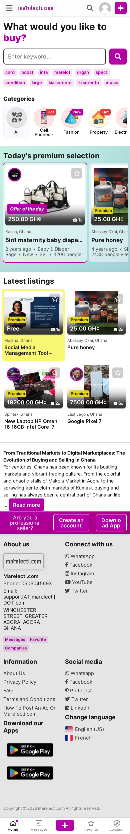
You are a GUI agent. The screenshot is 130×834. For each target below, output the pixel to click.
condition (15, 82)
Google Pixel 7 (84, 421)
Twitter (79, 591)
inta (44, 72)
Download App (111, 523)
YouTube (82, 582)
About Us (14, 673)
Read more (26, 504)
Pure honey (81, 347)
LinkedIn (80, 708)
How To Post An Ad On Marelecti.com (30, 711)
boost (27, 72)
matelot (62, 72)
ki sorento (88, 82)
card (10, 72)
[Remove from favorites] (76, 173)
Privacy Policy (19, 682)
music (112, 82)
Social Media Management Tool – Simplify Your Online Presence (28, 350)
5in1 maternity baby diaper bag (45, 240)
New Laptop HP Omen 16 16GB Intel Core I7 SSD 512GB (30, 424)
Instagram (81, 574)
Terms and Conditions (29, 699)
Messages (15, 639)
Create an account (71, 523)
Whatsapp (81, 673)
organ (83, 72)
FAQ (8, 691)
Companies (16, 647)
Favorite (38, 639)
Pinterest (80, 691)
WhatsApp (82, 556)
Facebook (80, 565)
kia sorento (60, 82)
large (37, 82)
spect (102, 72)
